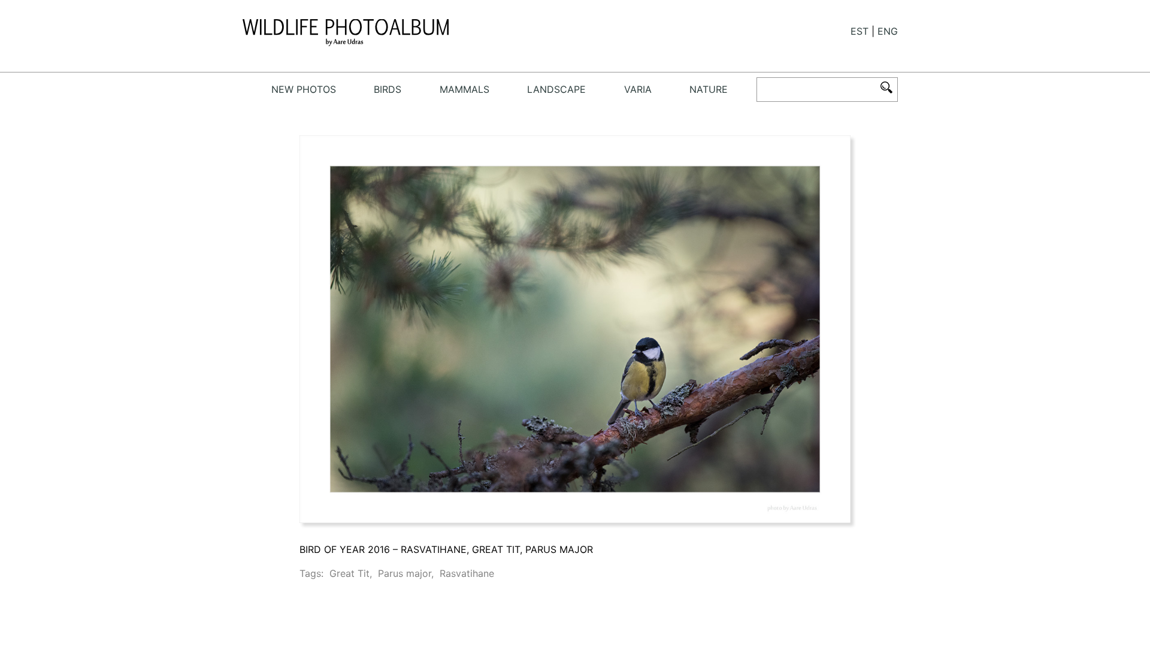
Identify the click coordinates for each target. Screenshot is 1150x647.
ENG (887, 31)
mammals (464, 89)
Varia (638, 89)
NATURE (708, 89)
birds (387, 89)
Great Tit (349, 573)
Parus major (404, 573)
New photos (303, 89)
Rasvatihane (467, 573)
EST (859, 31)
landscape (556, 89)
